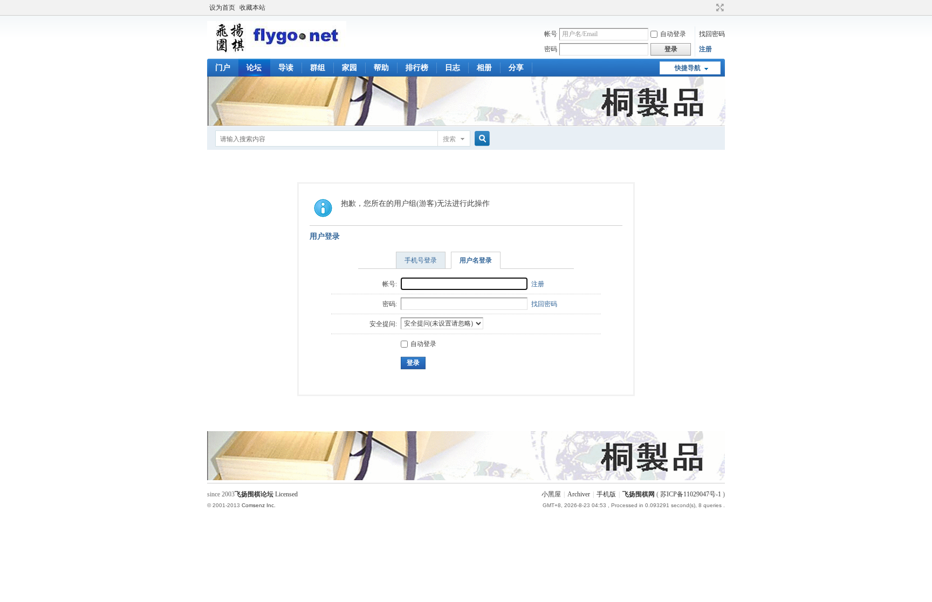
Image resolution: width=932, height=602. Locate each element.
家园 (349, 68)
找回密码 (712, 34)
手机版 (606, 494)
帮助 (381, 68)
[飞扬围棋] (276, 51)
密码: (389, 304)
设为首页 (222, 7)
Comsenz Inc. (259, 505)
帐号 (550, 34)
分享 (516, 68)
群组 (317, 68)
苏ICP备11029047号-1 (690, 494)
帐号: (389, 284)
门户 (222, 68)
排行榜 (417, 68)
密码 (550, 49)
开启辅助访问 (709, 7)
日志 (452, 68)
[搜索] (480, 139)
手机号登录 (421, 260)
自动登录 (673, 34)
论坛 (254, 68)
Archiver (578, 494)
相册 (484, 68)
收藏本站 (252, 7)
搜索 (449, 139)
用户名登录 (476, 260)
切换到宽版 (718, 7)
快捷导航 (688, 68)
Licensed (286, 494)
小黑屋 (551, 494)
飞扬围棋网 (638, 494)
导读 (285, 68)
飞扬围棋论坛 (254, 494)
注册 (705, 49)
